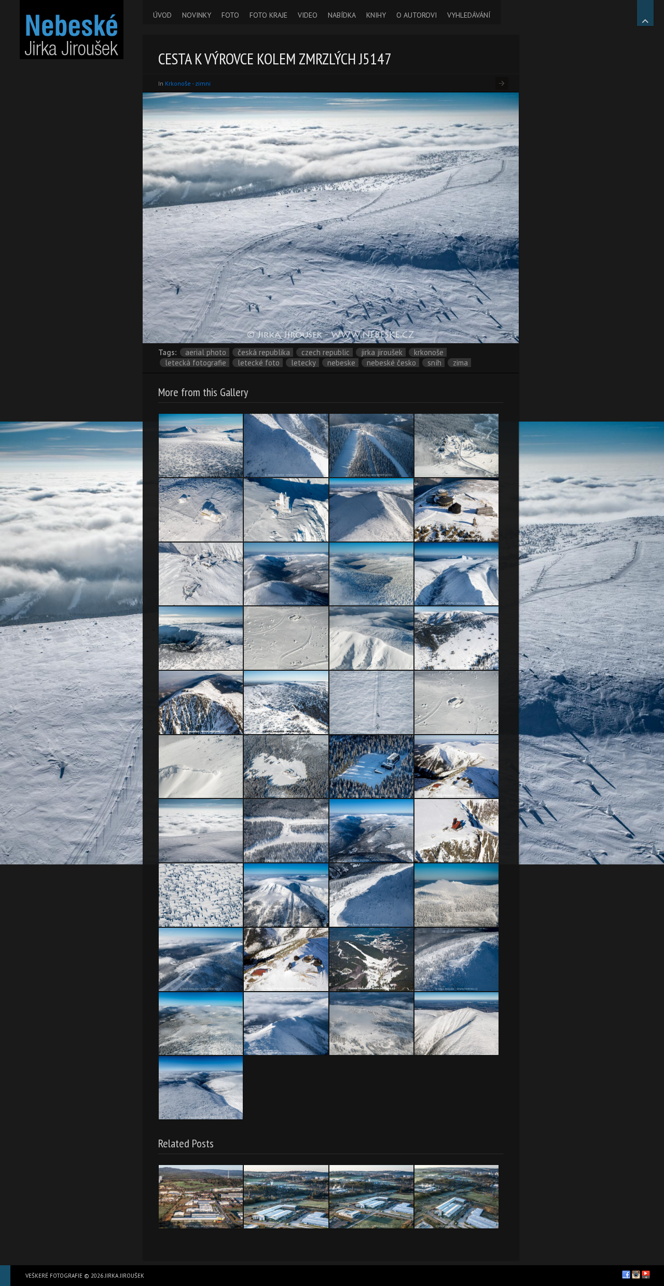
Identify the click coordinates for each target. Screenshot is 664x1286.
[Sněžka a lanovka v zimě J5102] (456, 1023)
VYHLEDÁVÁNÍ (468, 15)
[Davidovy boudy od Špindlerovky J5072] (201, 1023)
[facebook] (626, 1274)
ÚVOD (162, 15)
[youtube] (646, 1274)
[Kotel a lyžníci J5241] (201, 766)
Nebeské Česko (391, 362)
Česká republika (264, 352)
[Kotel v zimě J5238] (371, 638)
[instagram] (636, 1274)
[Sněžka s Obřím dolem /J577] (286, 959)
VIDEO (307, 15)
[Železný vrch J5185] (456, 959)
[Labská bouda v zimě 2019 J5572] (201, 638)
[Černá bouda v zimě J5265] (371, 766)
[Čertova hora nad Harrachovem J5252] (371, 445)
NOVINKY (196, 15)
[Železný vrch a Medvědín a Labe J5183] (286, 574)
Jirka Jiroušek (382, 352)
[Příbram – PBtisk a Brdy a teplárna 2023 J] (201, 1196)
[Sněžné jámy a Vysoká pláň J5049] (286, 510)
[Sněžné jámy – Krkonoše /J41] (456, 830)
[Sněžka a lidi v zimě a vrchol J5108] (201, 574)
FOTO (230, 15)
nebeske (341, 362)
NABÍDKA (342, 15)
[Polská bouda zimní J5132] (201, 510)
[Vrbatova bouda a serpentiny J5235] (286, 638)
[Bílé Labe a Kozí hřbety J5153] (201, 1087)
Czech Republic (325, 352)
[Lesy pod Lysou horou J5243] (371, 574)
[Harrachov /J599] (371, 959)
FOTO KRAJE (268, 15)
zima (460, 362)
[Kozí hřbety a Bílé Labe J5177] (456, 574)
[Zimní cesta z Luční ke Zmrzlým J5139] (371, 702)
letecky (303, 362)
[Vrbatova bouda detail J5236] (456, 702)
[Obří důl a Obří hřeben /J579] (201, 702)
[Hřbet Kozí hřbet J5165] (371, 895)
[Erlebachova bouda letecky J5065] (456, 445)
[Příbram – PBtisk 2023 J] (286, 1196)
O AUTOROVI (416, 15)
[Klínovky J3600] (456, 638)
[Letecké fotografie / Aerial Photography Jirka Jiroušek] (71, 29)
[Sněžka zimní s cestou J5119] (371, 510)
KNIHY (376, 15)
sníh (434, 362)
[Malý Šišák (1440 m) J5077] (201, 445)
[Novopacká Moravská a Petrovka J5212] (371, 1023)
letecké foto (259, 362)
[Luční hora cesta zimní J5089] (201, 830)
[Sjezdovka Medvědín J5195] (286, 830)
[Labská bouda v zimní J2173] (286, 702)
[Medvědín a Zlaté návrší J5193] (201, 959)
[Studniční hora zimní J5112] (286, 895)
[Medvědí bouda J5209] (286, 766)
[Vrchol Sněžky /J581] (456, 510)
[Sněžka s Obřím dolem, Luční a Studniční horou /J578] (456, 766)
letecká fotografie (195, 362)
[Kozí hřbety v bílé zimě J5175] (286, 445)
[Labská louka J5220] (201, 895)
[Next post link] (501, 83)
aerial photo (205, 352)
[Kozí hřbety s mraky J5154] (286, 1023)
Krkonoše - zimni (188, 83)
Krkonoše (429, 352)
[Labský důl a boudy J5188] (371, 830)
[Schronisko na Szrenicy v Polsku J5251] (456, 895)
